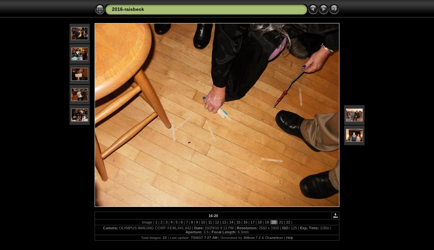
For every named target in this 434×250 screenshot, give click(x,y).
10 (203, 222)
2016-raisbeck (128, 9)
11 (210, 222)
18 (260, 222)
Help (289, 237)
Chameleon (274, 237)
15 (238, 222)
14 (231, 222)
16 (245, 222)
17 (253, 222)
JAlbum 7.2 (252, 237)
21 (281, 222)
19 (267, 222)
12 (217, 222)
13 (224, 222)
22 (288, 222)
